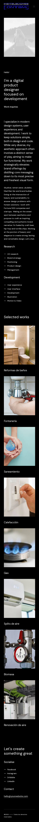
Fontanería (10, 421)
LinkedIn (11, 781)
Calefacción (11, 522)
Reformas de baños (15, 370)
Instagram (12, 773)
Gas (6, 573)
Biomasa (9, 674)
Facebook (11, 769)
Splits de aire (11, 623)
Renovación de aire (15, 725)
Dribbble (11, 777)
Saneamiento (12, 471)
